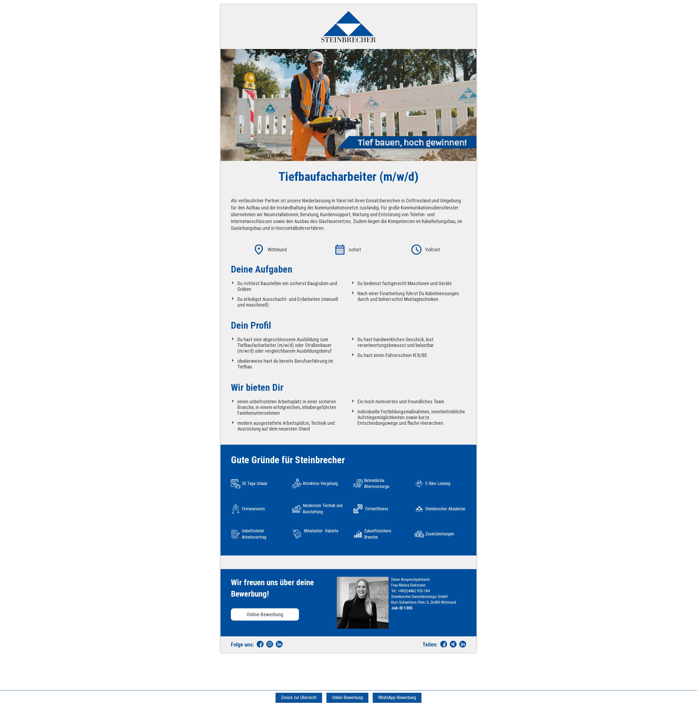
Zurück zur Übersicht (299, 697)
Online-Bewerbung (265, 614)
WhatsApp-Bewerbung (397, 697)
